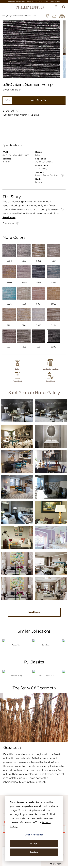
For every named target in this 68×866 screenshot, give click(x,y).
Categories (10, 16)
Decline (34, 852)
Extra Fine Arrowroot (46, 676)
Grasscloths (18, 16)
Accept (34, 843)
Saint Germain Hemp (29, 16)
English (58, 864)
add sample (39, 100)
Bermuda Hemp (16, 676)
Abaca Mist (16, 645)
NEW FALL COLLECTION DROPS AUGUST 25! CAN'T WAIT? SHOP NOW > (34, 1)
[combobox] (56, 864)
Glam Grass (46, 645)
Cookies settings (34, 834)
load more (34, 612)
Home (4, 16)
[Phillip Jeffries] (30, 7)
